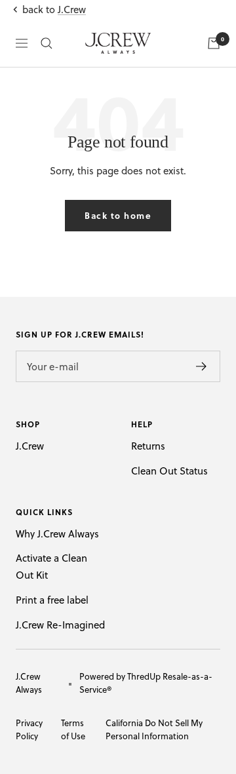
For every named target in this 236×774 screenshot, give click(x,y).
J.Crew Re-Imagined (60, 625)
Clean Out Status (169, 471)
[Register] (201, 366)
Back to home (118, 215)
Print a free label (52, 600)
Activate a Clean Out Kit (51, 566)
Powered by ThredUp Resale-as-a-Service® (145, 682)
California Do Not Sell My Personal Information (154, 729)
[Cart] (213, 43)
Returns (148, 446)
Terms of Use (73, 729)
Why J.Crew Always (57, 534)
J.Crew (72, 9)
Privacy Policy (29, 729)
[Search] (46, 43)
